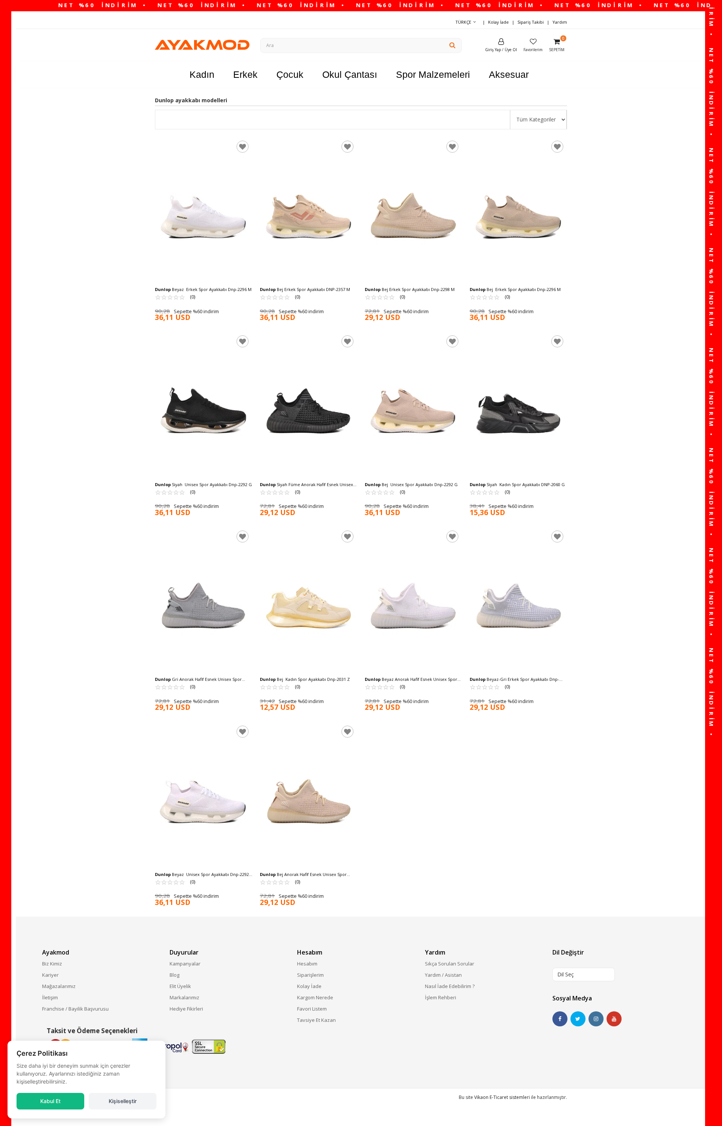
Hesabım (307, 963)
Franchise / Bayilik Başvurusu (75, 1008)
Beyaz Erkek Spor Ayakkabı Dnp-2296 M (203, 289)
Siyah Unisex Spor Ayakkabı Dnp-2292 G (203, 484)
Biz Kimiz (52, 963)
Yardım (559, 22)
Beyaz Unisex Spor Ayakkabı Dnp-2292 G (202, 874)
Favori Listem (312, 1008)
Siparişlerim (310, 974)
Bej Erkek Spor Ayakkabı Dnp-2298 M (410, 289)
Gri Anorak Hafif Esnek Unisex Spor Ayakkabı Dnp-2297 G (198, 679)
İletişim (50, 997)
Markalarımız (184, 997)
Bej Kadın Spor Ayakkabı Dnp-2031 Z (305, 679)
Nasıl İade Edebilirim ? (450, 986)
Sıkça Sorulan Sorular (449, 963)
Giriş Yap (493, 49)
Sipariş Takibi (530, 22)
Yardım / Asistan (443, 974)
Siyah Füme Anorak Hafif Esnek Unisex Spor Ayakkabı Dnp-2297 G (306, 485)
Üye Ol (511, 49)
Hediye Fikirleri (186, 1008)
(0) (175, 296)
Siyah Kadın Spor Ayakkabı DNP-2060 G (517, 484)
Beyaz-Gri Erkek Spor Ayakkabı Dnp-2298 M (514, 679)
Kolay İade (498, 22)
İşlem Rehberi (440, 997)
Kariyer (50, 974)
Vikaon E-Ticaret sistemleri (502, 1097)
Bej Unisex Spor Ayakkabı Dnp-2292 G (411, 484)
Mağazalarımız (59, 986)
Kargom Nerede (315, 997)
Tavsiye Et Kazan (316, 1020)
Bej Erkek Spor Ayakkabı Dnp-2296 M (515, 289)
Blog (174, 974)
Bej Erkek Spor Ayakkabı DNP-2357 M (305, 289)
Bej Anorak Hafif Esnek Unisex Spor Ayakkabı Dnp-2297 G (303, 874)
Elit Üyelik (180, 986)
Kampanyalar (185, 963)
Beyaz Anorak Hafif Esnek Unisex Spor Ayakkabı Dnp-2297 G (411, 679)
